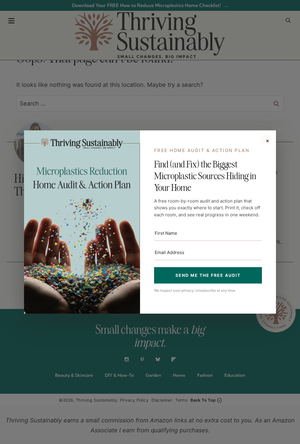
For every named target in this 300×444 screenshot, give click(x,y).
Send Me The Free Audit (208, 275)
